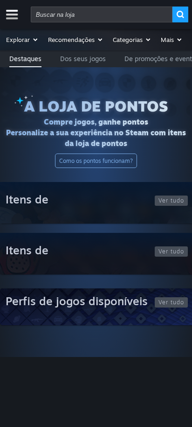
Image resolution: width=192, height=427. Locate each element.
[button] (22, 39)
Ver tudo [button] (171, 200)
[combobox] (101, 14)
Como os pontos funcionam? (96, 160)
